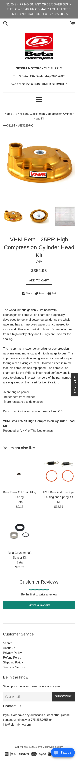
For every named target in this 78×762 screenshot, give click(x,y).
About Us (9, 648)
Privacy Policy (12, 652)
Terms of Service (14, 667)
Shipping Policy (13, 662)
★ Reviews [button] (74, 384)
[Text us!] (62, 753)
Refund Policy (12, 657)
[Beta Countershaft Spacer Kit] (19, 531)
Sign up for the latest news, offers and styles (32, 686)
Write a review (39, 605)
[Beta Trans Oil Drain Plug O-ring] (19, 471)
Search (7, 643)
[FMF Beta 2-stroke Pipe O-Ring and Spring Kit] (58, 471)
